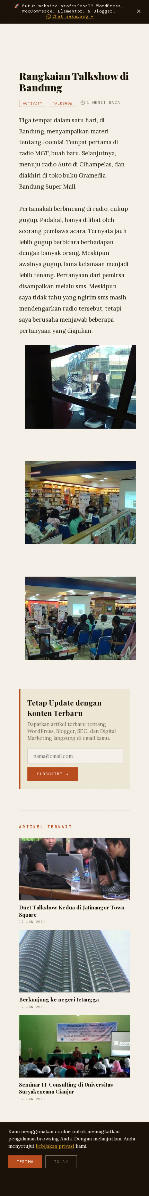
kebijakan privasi (55, 1146)
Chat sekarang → (73, 16)
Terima (25, 1161)
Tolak (61, 1161)
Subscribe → (52, 774)
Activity (32, 103)
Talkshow (62, 103)
